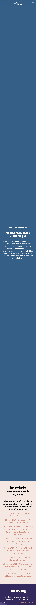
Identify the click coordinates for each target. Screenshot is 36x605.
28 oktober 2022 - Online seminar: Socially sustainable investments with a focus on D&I (18, 566)
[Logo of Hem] (18, 3)
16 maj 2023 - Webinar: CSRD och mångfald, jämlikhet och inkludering (18, 550)
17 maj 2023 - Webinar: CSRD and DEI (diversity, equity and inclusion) (18, 541)
